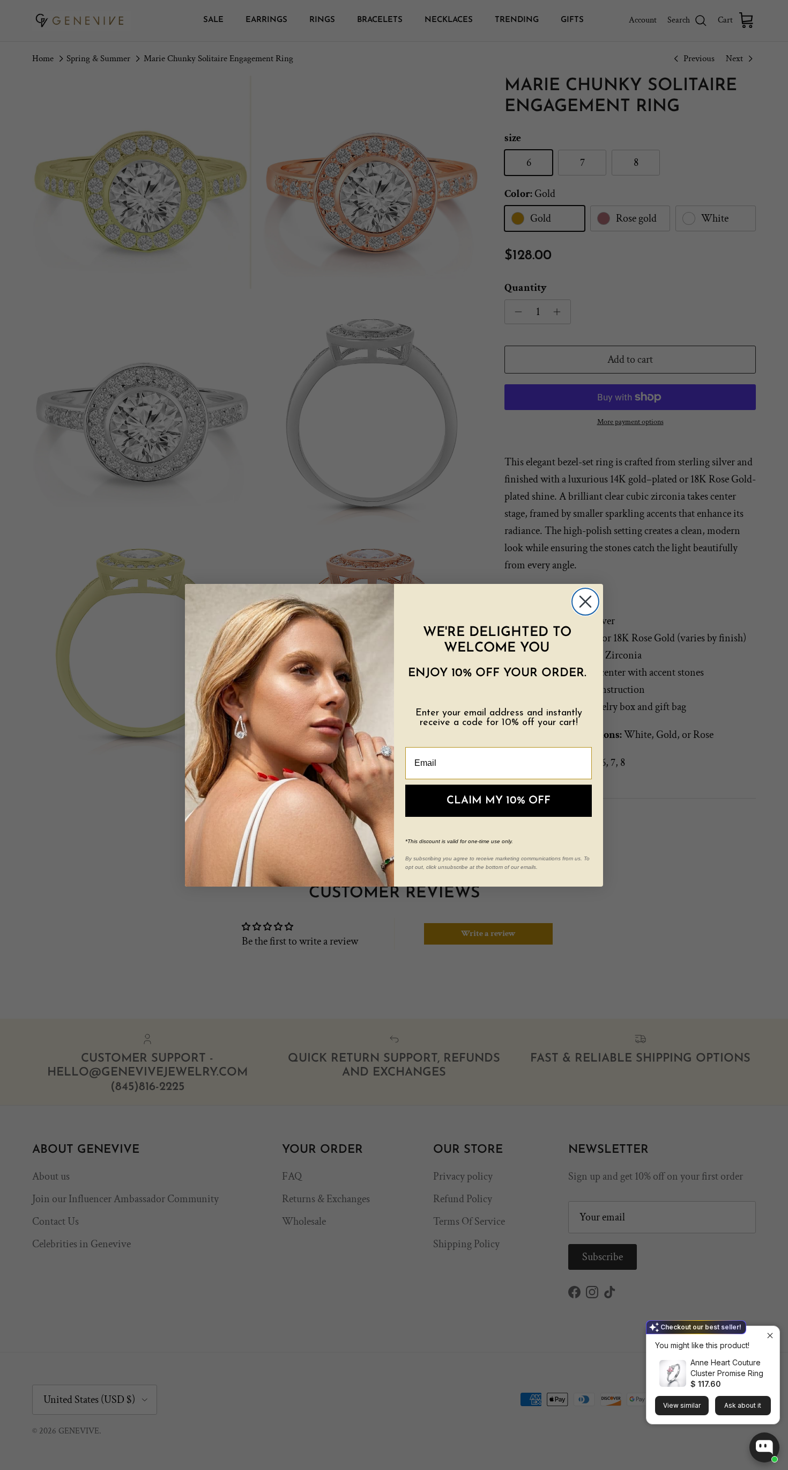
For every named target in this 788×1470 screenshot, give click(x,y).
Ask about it (742, 1405)
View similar (682, 1405)
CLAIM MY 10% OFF (499, 800)
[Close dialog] (585, 601)
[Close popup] (770, 1335)
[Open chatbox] (764, 1447)
